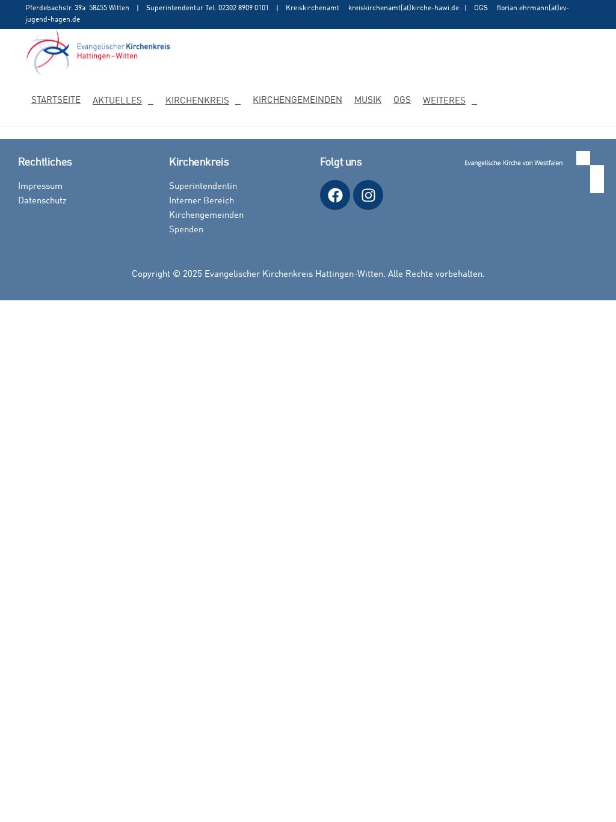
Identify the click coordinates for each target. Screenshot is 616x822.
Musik (367, 100)
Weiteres (444, 101)
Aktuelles (117, 101)
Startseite (56, 100)
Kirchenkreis (197, 101)
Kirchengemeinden (297, 100)
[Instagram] (368, 195)
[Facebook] (335, 195)
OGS (402, 100)
